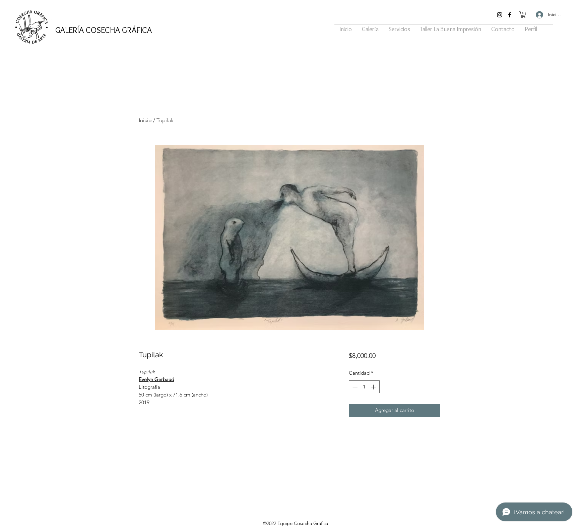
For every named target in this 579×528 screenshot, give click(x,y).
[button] (523, 14)
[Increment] (374, 387)
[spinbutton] (364, 387)
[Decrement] (354, 387)
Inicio (145, 120)
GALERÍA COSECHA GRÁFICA (103, 30)
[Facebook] (509, 14)
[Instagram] (499, 14)
